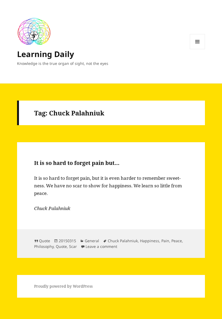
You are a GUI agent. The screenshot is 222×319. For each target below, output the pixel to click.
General (92, 240)
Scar (73, 246)
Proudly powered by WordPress (63, 286)
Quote (44, 240)
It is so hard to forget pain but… (76, 163)
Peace (176, 240)
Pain (165, 240)
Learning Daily (45, 54)
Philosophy (44, 246)
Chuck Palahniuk (123, 240)
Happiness (149, 240)
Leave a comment (101, 246)
